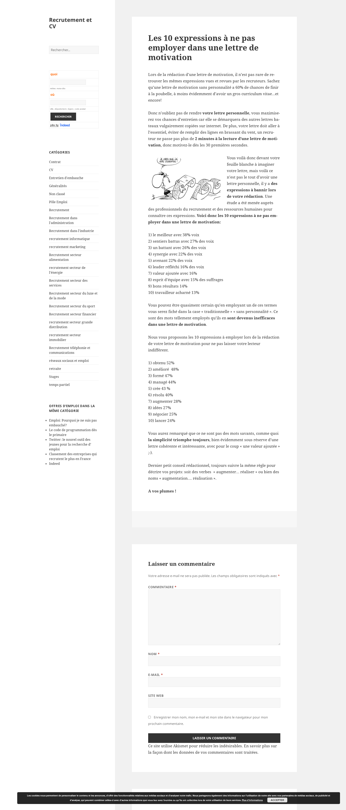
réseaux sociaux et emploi (69, 360)
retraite (55, 368)
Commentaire (162, 587)
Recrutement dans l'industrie (71, 231)
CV (51, 170)
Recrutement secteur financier (72, 314)
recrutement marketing (67, 247)
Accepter (277, 800)
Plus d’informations (252, 800)
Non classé (57, 194)
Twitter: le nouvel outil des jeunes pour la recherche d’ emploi (70, 444)
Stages (54, 376)
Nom (154, 654)
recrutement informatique (69, 239)
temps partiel (59, 384)
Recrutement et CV (70, 23)
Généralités (58, 186)
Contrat (55, 162)
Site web (156, 695)
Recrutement (59, 210)
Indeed (54, 463)
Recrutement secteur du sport (72, 306)
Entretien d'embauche (66, 178)
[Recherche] (64, 125)
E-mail (155, 675)
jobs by (54, 125)
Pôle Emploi (58, 202)
